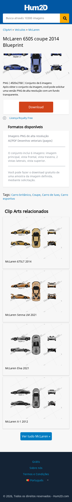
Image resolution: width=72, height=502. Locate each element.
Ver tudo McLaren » (36, 436)
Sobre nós (36, 468)
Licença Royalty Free (21, 118)
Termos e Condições (36, 474)
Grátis (36, 462)
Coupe (36, 195)
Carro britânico (21, 195)
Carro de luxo (50, 195)
